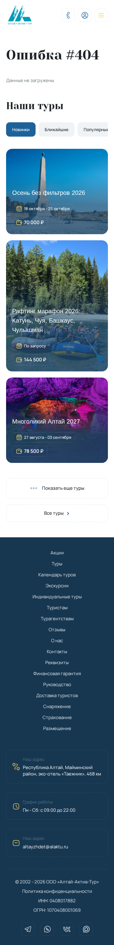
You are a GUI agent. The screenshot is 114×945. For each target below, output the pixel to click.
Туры (57, 563)
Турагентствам (57, 618)
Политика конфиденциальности (57, 891)
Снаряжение (57, 706)
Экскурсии (57, 585)
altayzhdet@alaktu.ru (45, 846)
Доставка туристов (57, 695)
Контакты (57, 651)
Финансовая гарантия (57, 673)
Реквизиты (57, 662)
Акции (57, 552)
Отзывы (57, 629)
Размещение (57, 728)
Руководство (57, 684)
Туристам (57, 607)
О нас (57, 640)
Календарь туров (57, 574)
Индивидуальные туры (57, 596)
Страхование (57, 717)
